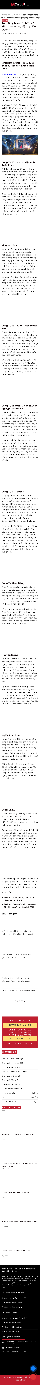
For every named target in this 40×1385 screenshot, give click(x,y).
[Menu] (28, 4)
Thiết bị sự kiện (8, 1093)
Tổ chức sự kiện (9, 1101)
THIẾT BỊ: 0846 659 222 (20, 1035)
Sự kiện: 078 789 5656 (20, 1030)
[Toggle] (37, 1093)
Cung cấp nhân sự (10, 1084)
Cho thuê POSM (9, 1080)
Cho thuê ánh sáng (10, 1063)
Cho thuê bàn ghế (10, 1067)
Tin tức (17, 15)
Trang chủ (6, 15)
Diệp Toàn (23, 33)
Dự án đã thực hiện (10, 1089)
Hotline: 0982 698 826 (20, 1043)
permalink (5, 993)
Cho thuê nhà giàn (10, 1076)
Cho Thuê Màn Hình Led (13, 1071)
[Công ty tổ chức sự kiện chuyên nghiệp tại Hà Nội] (9, 4)
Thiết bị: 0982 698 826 (20, 1032)
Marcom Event (20, 1380)
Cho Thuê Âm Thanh (11, 1059)
